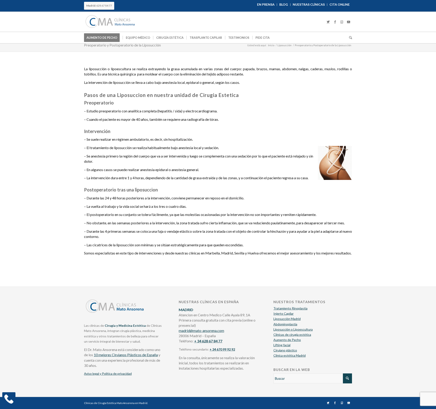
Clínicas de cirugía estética (292, 334)
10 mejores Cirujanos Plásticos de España (126, 355)
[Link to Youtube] (348, 21)
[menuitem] (266, 4)
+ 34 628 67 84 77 (208, 341)
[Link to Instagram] (341, 21)
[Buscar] (349, 37)
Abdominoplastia (285, 324)
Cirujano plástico (285, 350)
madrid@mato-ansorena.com (201, 330)
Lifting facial (281, 345)
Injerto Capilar (283, 313)
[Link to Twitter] (328, 21)
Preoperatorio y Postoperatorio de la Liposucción (122, 45)
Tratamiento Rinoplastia (290, 308)
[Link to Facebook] (335, 21)
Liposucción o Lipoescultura (293, 329)
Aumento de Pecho (287, 340)
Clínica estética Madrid (289, 355)
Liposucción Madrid (287, 319)
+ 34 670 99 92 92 (222, 349)
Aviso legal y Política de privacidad (108, 373)
